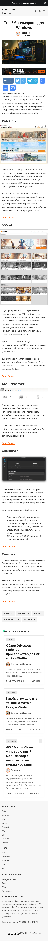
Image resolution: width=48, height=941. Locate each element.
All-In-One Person (33, 933)
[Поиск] (40, 11)
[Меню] (44, 11)
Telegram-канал (9, 879)
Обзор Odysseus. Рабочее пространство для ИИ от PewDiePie (23, 651)
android (5, 860)
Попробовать (8, 217)
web (4, 852)
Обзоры (5, 811)
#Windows (8, 613)
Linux (4, 823)
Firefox (5, 842)
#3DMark (37, 613)
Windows (12, 692)
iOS (3, 830)
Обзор (11, 639)
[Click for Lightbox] (24, 144)
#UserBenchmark (11, 619)
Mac (4, 819)
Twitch (5, 883)
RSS (4, 887)
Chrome (5, 838)
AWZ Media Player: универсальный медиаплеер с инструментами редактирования (20, 755)
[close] (45, 3)
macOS (5, 864)
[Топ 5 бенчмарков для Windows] (5, 88)
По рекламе (7, 891)
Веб (4, 834)
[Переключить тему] (36, 11)
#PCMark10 (23, 613)
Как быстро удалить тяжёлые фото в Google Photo (22, 702)
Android (5, 827)
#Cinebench (29, 619)
